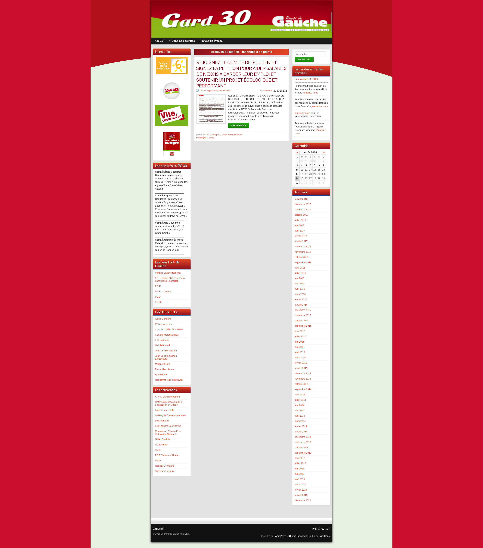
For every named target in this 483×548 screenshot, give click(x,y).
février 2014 (301, 426)
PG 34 (158, 297)
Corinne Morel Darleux (166, 334)
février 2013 (301, 490)
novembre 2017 (303, 209)
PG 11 (158, 286)
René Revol (161, 374)
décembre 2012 (303, 500)
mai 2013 (299, 474)
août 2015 (300, 331)
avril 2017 (300, 230)
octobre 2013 (301, 447)
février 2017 (301, 236)
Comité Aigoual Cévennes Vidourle (215, 90)
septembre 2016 (303, 262)
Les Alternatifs (162, 420)
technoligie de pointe (205, 138)
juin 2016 (299, 278)
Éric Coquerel (162, 340)
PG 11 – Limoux (163, 291)
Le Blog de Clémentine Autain (170, 415)
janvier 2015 (301, 368)
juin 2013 (299, 468)
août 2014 (300, 394)
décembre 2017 (303, 204)
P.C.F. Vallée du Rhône (166, 455)
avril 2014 (300, 415)
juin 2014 (299, 405)
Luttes (224, 135)
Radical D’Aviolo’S (164, 466)
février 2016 (301, 299)
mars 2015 (300, 357)
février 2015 (301, 363)
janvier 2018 (301, 199)
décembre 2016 (303, 246)
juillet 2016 (300, 273)
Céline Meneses (163, 324)
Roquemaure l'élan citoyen (169, 380)
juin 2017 (299, 225)
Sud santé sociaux (164, 471)
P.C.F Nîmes (161, 444)
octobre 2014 (301, 384)
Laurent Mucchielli (164, 410)
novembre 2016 (303, 252)
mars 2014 (300, 421)
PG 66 (158, 302)
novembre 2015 (303, 315)
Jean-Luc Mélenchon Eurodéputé (166, 357)
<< (297, 152)
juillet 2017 (300, 220)
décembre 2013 (303, 437)
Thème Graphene (298, 536)
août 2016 (300, 267)
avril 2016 (300, 289)
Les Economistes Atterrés (168, 426)
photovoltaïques (235, 135)
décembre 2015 (303, 310)
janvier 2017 (301, 241)
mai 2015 (299, 347)
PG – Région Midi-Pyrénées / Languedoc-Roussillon (170, 279)
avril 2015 (300, 352)
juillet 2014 (300, 400)
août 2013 (300, 458)
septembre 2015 (303, 326)
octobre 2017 (301, 215)
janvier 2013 (301, 495)
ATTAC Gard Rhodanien (167, 396)
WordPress (280, 536)
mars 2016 (300, 294)
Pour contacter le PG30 (306, 79)
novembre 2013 (303, 442)
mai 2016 (299, 283)
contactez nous (310, 92)
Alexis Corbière (163, 319)
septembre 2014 (303, 389)
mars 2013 (300, 484)
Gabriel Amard (162, 345)
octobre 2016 (301, 257)
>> (323, 152)
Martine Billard (162, 364)
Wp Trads (325, 536)
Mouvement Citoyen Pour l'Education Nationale (168, 432)
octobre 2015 (301, 320)
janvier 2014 (301, 431)
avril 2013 (300, 479)
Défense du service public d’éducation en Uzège (168, 403)
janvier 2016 (301, 304)
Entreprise (216, 135)
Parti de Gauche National (168, 273)
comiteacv (267, 90)
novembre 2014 (303, 378)
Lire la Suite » (238, 125)
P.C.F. (158, 450)
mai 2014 (299, 410)
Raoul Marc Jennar (165, 369)
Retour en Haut (321, 528)
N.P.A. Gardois (162, 439)
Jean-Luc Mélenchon (166, 350)
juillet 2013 (300, 463)
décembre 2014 (303, 373)
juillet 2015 (300, 336)
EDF (208, 135)
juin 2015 (299, 341)
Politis (158, 460)
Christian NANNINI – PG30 (169, 329)
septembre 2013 (303, 453)
